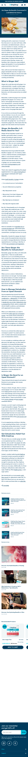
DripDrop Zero (18, 469)
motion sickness (9, 399)
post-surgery (19, 399)
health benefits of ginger (12, 179)
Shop (2, 749)
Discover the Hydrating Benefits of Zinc (12, 612)
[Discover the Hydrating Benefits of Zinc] (14, 601)
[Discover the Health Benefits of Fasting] (14, 554)
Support (3, 753)
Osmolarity (4, 346)
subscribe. (23, 481)
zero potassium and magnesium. (15, 243)
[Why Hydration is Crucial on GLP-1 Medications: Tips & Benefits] (14, 576)
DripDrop (22, 454)
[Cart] (24, 4)
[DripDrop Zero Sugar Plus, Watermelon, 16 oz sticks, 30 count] (13, 631)
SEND (24, 732)
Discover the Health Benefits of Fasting (12, 565)
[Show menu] (2, 5)
